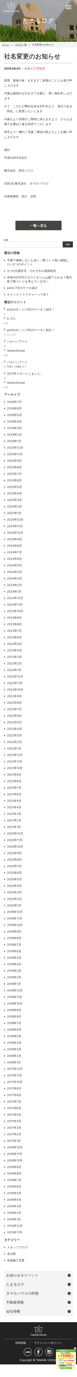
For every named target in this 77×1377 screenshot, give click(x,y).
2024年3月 (14, 578)
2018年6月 (14, 1029)
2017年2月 (14, 1134)
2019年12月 (15, 912)
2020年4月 (14, 886)
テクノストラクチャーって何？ (28, 294)
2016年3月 (14, 1206)
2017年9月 (14, 1088)
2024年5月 (14, 565)
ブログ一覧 (21, 44)
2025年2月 (14, 506)
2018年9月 (14, 1010)
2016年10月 (15, 1160)
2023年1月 (14, 670)
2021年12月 (15, 755)
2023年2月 (14, 663)
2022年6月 (14, 715)
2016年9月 (14, 1167)
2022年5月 (14, 722)
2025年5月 (14, 487)
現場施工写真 (15, 1260)
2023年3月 (14, 657)
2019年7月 (14, 944)
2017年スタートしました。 (25, 373)
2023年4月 (14, 650)
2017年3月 (14, 1127)
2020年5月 (14, 879)
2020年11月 (15, 840)
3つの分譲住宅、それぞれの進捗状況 (31, 271)
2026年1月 (14, 441)
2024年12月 (15, 519)
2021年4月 (14, 807)
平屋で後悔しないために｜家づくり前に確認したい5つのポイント (38, 262)
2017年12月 (15, 1069)
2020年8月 (14, 859)
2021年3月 (14, 814)
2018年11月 (14, 997)
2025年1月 (14, 513)
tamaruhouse (16, 350)
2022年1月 (14, 748)
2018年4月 (14, 1042)
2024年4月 (14, 572)
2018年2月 (14, 1056)
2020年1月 (14, 905)
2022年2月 (14, 742)
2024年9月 (14, 539)
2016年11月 (14, 1154)
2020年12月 (15, 833)
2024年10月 (15, 532)
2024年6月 (14, 559)
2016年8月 (14, 1173)
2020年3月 (14, 892)
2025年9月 (14, 460)
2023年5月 (14, 644)
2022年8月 (14, 702)
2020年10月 (15, 846)
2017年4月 (14, 1121)
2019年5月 (14, 957)
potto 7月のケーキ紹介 (22, 288)
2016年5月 (14, 1193)
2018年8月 (14, 1016)
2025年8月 (14, 467)
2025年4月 (14, 493)
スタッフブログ (34, 68)
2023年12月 (15, 598)
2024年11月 (15, 526)
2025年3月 (14, 500)
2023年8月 (14, 624)
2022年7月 (14, 709)
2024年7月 (14, 552)
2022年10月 (15, 689)
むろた (11, 318)
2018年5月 (14, 1036)
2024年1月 (14, 591)
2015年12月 (15, 1226)
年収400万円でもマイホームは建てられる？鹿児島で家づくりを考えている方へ (39, 279)
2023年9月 (14, 617)
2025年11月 (15, 454)
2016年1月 (14, 1219)
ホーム (5, 44)
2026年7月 (14, 402)
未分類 (11, 1254)
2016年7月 (14, 1180)
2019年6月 (14, 951)
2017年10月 (15, 1082)
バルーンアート (17, 341)
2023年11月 (15, 604)
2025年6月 (14, 480)
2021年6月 (14, 794)
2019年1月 (14, 984)
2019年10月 (15, 925)
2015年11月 (14, 1232)
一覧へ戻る (38, 225)
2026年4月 (14, 421)
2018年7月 (14, 1023)
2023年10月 (15, 611)
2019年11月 (14, 918)
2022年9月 (14, 696)
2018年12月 (15, 990)
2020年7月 (14, 866)
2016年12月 (15, 1147)
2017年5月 (14, 1114)
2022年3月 (14, 735)
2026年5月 (14, 415)
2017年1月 (14, 1141)
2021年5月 (14, 801)
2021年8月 (14, 781)
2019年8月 (14, 938)
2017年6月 (14, 1108)
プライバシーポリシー (48, 1343)
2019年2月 (14, 977)
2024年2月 (14, 585)
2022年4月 (14, 729)
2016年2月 (14, 1213)
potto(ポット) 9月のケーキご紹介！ (31, 309)
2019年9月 (14, 931)
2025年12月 (15, 447)
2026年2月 (14, 434)
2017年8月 (14, 1095)
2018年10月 (15, 1003)
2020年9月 (14, 853)
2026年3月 (14, 428)
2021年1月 (14, 827)
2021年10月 (15, 768)
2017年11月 (14, 1075)
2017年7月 (14, 1101)
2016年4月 (14, 1199)
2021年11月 (14, 761)
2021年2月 (14, 820)
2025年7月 (14, 474)
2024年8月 (14, 545)
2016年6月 (14, 1186)
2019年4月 (14, 964)
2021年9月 (14, 774)
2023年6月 (14, 637)
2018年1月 (14, 1062)
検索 (6, 240)
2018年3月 (14, 1049)
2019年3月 (14, 970)
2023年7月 (14, 631)
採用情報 (20, 1343)
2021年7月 (14, 787)
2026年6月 (14, 408)
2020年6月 (14, 872)
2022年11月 (15, 683)
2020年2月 (14, 899)
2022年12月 (15, 676)
